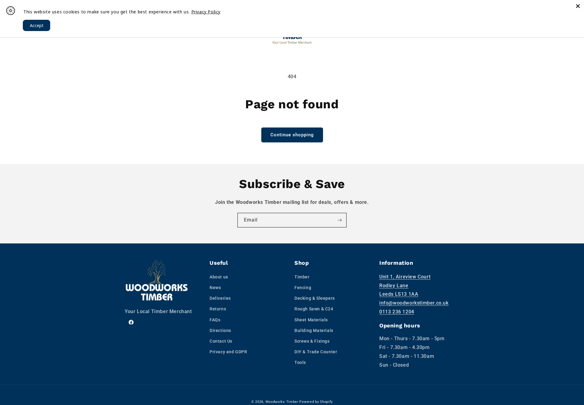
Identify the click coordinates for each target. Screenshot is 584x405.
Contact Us (221, 341)
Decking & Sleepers (314, 298)
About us (219, 276)
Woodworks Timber (282, 402)
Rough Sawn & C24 (313, 308)
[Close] (578, 6)
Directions (220, 330)
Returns (218, 308)
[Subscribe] (339, 220)
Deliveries (220, 298)
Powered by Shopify (316, 402)
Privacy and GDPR (228, 351)
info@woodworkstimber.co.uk (414, 303)
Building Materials (313, 330)
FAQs (215, 319)
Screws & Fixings (312, 341)
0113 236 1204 (396, 312)
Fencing (302, 287)
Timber (302, 276)
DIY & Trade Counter (315, 351)
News (215, 287)
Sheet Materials (311, 319)
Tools (300, 362)
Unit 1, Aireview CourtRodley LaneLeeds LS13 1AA (404, 285)
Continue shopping (292, 135)
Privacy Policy (206, 12)
